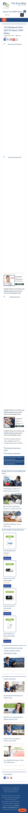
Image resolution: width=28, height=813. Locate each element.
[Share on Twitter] (8, 39)
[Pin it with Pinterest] (13, 39)
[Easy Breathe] (6, 2)
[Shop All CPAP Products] (12, 453)
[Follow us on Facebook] (5, 778)
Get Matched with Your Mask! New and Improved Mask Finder (13, 462)
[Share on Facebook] (5, 39)
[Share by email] (16, 39)
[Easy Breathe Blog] (18, 2)
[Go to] (14, 691)
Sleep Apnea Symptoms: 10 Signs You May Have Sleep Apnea (14, 458)
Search (22, 15)
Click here (10, 441)
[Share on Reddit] (11, 39)
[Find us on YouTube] (11, 778)
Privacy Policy (12, 807)
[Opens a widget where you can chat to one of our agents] (22, 810)
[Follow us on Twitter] (8, 778)
